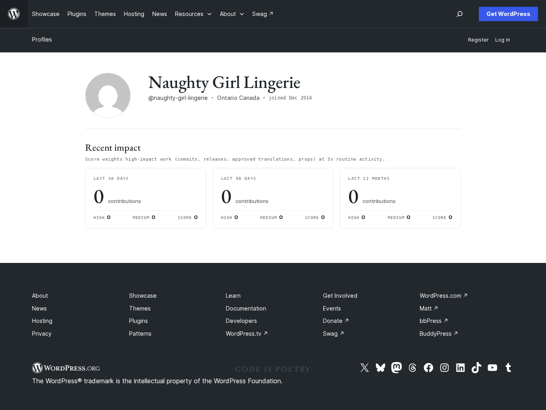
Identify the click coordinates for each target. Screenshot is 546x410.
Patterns (140, 333)
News (39, 308)
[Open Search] (459, 14)
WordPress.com (444, 295)
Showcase (143, 295)
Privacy (42, 333)
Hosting (42, 320)
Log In (502, 40)
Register (478, 40)
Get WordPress (508, 13)
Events (332, 308)
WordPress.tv (247, 333)
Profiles (42, 39)
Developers (241, 320)
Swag (334, 333)
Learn (233, 295)
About (40, 295)
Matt (429, 308)
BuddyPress (439, 333)
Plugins (138, 320)
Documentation (246, 308)
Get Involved (340, 295)
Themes (140, 308)
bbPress (434, 320)
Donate (336, 320)
